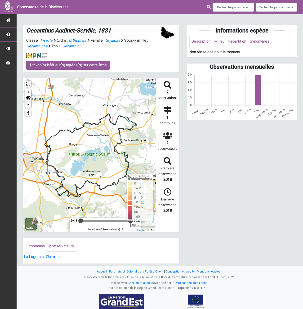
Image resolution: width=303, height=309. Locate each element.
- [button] (28, 104)
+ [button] (28, 92)
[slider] (80, 220)
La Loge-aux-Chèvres (42, 256)
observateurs (61, 246)
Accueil (102, 271)
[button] (28, 98)
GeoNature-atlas (139, 283)
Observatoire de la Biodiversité (43, 7)
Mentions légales (208, 271)
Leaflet (141, 230)
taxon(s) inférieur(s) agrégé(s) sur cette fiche (68, 65)
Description (200, 41)
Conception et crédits (180, 271)
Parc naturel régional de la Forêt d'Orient (136, 271)
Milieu (219, 41)
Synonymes (259, 41)
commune (35, 246)
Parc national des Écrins (191, 283)
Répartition (237, 41)
